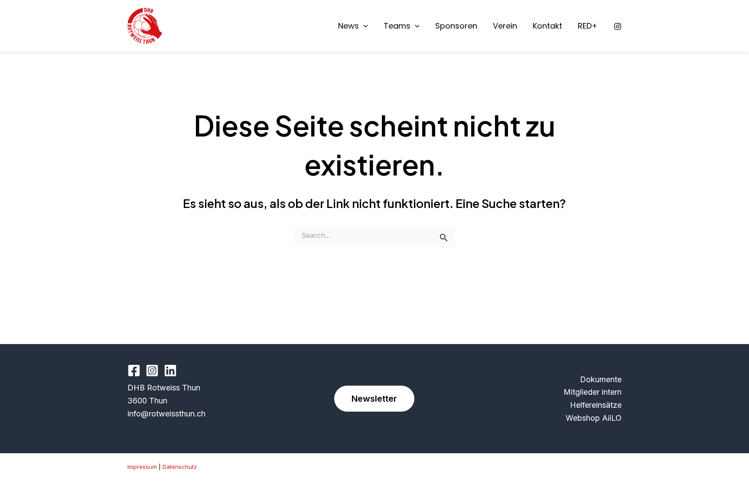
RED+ (587, 26)
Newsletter (374, 398)
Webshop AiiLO (594, 417)
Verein (505, 26)
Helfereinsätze (596, 404)
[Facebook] (133, 370)
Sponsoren (456, 26)
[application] (363, 26)
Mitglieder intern (592, 391)
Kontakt (547, 26)
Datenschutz (180, 466)
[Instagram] (618, 26)
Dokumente (601, 379)
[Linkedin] (170, 370)
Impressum (142, 466)
